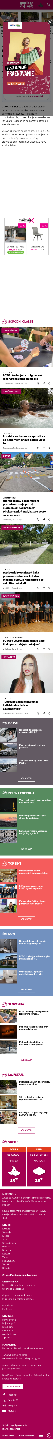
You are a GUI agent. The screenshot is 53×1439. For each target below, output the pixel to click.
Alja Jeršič (7, 1337)
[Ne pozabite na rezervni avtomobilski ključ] (8, 735)
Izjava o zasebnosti (11, 1429)
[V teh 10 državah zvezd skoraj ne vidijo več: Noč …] (8, 805)
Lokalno (6, 1229)
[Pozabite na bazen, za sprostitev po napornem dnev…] (8, 1087)
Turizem (6, 1257)
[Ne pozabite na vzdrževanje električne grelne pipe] (8, 946)
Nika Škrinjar (8, 1327)
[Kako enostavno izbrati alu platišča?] (8, 750)
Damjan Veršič (9, 1320)
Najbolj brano (26, 1435)
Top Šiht (6, 1264)
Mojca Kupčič (8, 1323)
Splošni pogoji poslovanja (14, 1425)
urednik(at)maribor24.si (13, 1289)
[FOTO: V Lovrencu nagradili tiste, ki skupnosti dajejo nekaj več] (26, 612)
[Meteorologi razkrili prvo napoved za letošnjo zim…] (8, 1047)
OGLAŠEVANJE (13, 1386)
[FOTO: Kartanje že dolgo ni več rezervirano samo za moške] (26, 347)
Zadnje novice (9, 1435)
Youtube (12, 1411)
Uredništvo (7, 1305)
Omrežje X (13, 1400)
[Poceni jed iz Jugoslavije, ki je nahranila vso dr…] (8, 1117)
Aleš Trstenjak (9, 1334)
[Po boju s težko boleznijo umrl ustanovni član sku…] (8, 1032)
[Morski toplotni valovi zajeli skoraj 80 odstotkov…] (8, 820)
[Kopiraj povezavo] (49, 383)
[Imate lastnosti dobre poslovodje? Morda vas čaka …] (8, 875)
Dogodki (6, 1268)
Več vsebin (27, 778)
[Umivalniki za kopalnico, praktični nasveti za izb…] (8, 976)
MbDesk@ (7, 1309)
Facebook (12, 1395)
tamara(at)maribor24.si (13, 1358)
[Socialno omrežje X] (38, 383)
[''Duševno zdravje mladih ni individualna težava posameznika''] (26, 673)
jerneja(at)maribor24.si (12, 1368)
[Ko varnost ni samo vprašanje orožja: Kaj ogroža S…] (8, 836)
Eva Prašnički (8, 1330)
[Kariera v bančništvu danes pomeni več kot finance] (8, 906)
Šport (5, 1239)
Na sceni (6, 1250)
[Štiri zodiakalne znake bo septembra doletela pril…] (8, 1102)
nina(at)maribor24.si (11, 1379)
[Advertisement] (26, 282)
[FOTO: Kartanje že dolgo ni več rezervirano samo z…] (8, 1016)
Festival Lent (8, 1261)
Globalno (6, 1246)
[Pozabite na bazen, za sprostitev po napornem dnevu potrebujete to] (26, 408)
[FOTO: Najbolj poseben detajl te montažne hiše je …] (8, 961)
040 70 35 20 (33, 1358)
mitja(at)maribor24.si (24, 1299)
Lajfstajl (6, 1254)
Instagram (12, 1405)
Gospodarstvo (9, 1243)
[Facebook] (44, 383)
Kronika (5, 1236)
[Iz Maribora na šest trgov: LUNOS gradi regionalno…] (8, 891)
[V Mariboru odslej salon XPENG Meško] (8, 765)
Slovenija (6, 1232)
